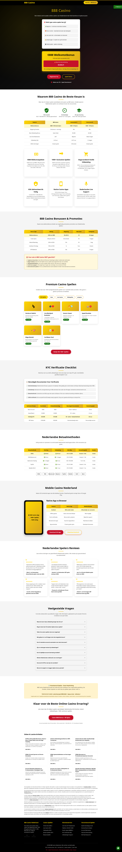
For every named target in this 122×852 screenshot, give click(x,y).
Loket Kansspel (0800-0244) (60, 694)
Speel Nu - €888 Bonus (90, 2)
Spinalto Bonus (27, 791)
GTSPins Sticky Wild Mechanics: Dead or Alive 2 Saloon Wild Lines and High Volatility (35, 740)
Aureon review (36, 795)
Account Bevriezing (86, 830)
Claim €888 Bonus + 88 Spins (61, 717)
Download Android (73, 532)
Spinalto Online (87, 786)
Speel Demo (68, 76)
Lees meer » (28, 749)
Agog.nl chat (71, 694)
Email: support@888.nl (67, 830)
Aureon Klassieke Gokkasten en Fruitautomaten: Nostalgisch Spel (34, 769)
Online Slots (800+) (47, 825)
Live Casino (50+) (47, 828)
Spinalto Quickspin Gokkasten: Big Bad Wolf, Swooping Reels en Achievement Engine (85, 770)
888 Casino (29, 2)
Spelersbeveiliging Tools (87, 825)
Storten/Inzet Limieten (86, 828)
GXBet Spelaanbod (34, 799)
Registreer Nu (54, 76)
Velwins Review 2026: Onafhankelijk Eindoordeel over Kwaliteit (84, 739)
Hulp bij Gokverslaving (86, 832)
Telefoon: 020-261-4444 (67, 828)
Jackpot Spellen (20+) (48, 832)
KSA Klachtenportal (86, 834)
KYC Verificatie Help (67, 832)
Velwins (47, 812)
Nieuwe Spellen (47, 834)
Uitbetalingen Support (67, 834)
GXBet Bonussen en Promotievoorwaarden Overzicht (84, 755)
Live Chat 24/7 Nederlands (68, 825)
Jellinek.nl (77, 694)
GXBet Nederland (90, 802)
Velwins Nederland (49, 809)
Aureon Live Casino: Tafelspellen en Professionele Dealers (59, 769)
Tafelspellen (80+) (47, 830)
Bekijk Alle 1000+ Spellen (61, 352)
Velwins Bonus (48, 805)
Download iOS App (55, 532)
